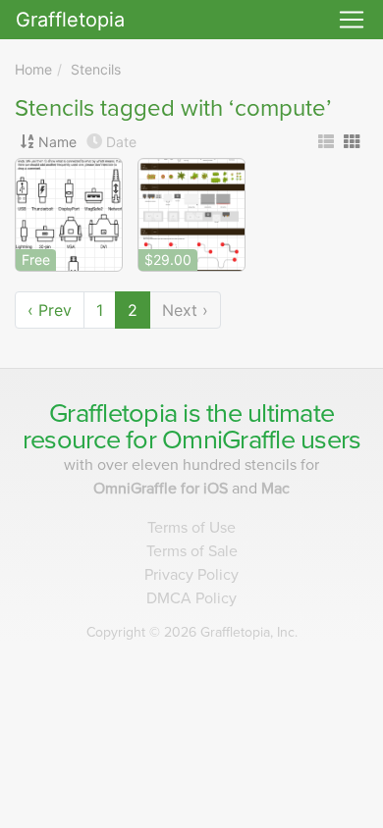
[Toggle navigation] (351, 19)
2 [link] (132, 310)
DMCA (191, 598)
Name (57, 141)
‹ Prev (49, 310)
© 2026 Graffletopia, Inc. (192, 632)
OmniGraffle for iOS (162, 488)
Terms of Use (191, 528)
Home (33, 69)
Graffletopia (70, 19)
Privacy (191, 575)
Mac (275, 488)
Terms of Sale (192, 551)
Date (121, 141)
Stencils (96, 69)
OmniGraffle (228, 440)
